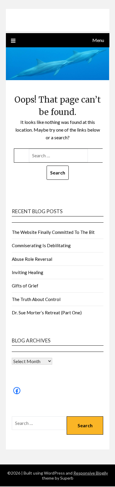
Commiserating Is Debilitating (41, 245)
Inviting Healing (27, 272)
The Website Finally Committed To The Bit (53, 232)
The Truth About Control (36, 299)
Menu (98, 40)
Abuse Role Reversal (32, 259)
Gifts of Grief (25, 285)
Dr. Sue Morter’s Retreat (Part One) (47, 312)
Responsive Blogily (90, 472)
